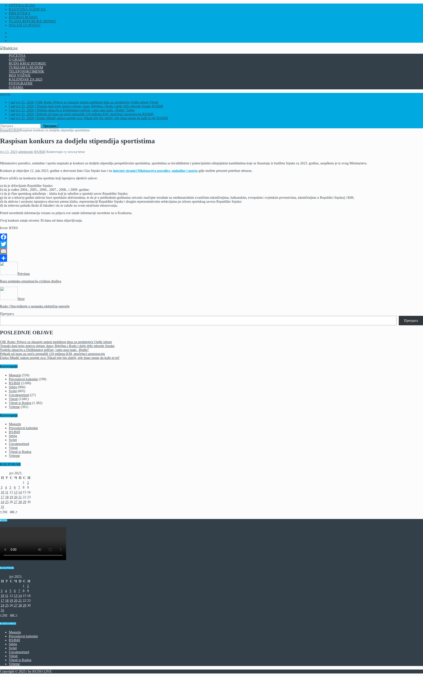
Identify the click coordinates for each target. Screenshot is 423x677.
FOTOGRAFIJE (21, 83)
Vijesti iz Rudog (20, 403)
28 (20, 502)
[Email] (211, 251)
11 (6, 492)
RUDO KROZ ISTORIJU (27, 63)
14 (20, 492)
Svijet (13, 391)
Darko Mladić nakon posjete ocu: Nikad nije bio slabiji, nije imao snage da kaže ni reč (59, 358)
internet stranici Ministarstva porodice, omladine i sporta (155, 171)
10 (2, 492)
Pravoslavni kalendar (23, 379)
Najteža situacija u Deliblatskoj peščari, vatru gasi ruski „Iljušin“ (44, 350)
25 (7, 502)
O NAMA (16, 87)
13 (15, 492)
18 (7, 497)
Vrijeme (14, 407)
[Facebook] (211, 237)
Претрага (7, 314)
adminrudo (25, 152)
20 (15, 497)
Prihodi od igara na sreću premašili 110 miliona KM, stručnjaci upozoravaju (52, 354)
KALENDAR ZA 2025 (25, 79)
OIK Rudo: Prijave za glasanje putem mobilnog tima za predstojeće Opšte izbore (56, 342)
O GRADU (17, 59)
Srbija (13, 387)
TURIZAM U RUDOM (26, 67)
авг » (13, 511)
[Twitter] (211, 244)
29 (24, 502)
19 (11, 497)
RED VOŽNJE (20, 75)
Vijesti (13, 399)
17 (2, 497)
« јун (3, 511)
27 (15, 502)
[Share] (211, 258)
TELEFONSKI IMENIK (26, 71)
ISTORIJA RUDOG (23, 17)
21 (20, 497)
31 (2, 507)
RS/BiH (39, 152)
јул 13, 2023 (8, 152)
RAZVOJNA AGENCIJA (27, 9)
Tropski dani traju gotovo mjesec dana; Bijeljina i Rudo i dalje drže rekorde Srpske (57, 346)
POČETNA (17, 55)
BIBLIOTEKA (19, 13)
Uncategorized (19, 395)
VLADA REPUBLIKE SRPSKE (32, 21)
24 (2, 502)
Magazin (15, 375)
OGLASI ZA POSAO (24, 25)
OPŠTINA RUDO (22, 5)
